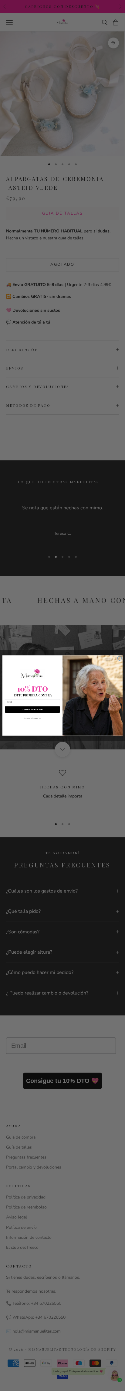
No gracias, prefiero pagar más (32, 718)
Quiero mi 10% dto (32, 709)
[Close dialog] (119, 658)
